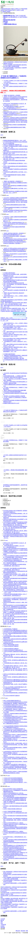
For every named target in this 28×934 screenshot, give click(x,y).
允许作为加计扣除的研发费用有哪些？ (12, 391)
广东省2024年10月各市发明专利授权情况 (13, 780)
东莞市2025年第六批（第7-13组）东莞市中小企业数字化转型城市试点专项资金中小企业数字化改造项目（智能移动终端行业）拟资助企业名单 (15, 588)
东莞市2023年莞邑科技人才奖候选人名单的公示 (14, 757)
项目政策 (8, 8)
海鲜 (2, 921)
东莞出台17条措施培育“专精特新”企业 (12, 144)
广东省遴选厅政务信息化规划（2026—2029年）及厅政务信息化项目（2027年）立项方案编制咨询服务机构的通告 (15, 575)
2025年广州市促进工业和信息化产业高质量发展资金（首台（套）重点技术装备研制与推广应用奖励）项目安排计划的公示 (15, 528)
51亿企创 (3, 918)
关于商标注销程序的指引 (9, 272)
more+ (2, 134)
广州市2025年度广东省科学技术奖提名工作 (13, 222)
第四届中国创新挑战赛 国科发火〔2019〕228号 (14, 140)
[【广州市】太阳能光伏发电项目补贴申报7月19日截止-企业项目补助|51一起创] (3, 453)
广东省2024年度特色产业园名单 (10, 646)
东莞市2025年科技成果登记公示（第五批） (13, 822)
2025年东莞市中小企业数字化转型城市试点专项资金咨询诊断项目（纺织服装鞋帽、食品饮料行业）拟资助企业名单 (15, 599)
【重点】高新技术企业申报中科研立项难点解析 (14, 390)
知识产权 (12, 10)
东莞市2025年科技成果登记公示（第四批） (13, 831)
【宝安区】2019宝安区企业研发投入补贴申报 (14, 396)
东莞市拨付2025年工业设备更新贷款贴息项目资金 (15, 631)
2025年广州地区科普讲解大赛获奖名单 (12, 808)
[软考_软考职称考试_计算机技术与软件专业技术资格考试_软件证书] (15, 63)
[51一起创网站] (11, 4)
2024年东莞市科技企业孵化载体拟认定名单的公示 (15, 533)
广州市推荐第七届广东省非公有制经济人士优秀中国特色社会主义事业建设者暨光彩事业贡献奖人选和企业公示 (15, 732)
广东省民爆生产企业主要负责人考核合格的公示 (14, 764)
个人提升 (22, 10)
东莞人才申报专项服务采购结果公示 (12, 700)
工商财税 (8, 11)
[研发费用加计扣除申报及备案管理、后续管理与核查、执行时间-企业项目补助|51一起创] (3, 483)
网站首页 (18, 930)
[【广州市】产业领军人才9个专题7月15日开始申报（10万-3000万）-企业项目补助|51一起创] (3, 423)
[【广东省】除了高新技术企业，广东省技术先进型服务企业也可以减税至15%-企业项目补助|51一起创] (3, 408)
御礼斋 (2, 920)
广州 (19, 15)
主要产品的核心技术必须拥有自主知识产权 (13, 283)
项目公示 (18, 8)
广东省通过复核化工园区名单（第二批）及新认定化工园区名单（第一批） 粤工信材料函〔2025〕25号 (15, 670)
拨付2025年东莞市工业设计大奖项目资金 (13, 788)
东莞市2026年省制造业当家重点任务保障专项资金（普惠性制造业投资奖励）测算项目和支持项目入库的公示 (15, 829)
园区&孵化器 (14, 17)
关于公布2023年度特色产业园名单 (11, 695)
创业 (2, 923)
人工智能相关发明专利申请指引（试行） (13, 356)
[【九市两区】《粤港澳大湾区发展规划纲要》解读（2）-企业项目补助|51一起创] (3, 468)
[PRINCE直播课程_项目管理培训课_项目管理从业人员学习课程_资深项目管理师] (15, 66)
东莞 (24, 15)
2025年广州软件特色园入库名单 (10, 644)
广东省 (16, 15)
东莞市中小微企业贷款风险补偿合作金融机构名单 (15, 109)
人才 (18, 17)
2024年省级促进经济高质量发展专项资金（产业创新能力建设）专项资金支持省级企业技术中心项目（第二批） (15, 536)
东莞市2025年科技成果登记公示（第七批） (13, 793)
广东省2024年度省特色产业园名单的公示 (13, 650)
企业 (9, 17)
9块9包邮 (3, 927)
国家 (14, 15)
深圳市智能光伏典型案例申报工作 (11, 234)
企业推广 (3, 926)
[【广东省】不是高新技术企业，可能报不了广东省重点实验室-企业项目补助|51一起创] (3, 438)
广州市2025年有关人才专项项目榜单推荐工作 (14, 728)
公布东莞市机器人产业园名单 (10, 628)
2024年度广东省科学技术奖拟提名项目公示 (13, 848)
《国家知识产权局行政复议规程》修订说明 (13, 358)
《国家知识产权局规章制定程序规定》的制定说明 (15, 355)
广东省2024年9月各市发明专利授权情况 (12, 778)
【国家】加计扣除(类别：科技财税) (11, 95)
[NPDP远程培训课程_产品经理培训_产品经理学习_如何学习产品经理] (15, 69)
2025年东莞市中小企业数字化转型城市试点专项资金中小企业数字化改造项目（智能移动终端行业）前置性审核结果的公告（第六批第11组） (15, 524)
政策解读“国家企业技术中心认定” (11, 403)
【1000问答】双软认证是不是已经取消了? (13, 377)
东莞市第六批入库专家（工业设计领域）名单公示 (15, 743)
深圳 (22, 15)
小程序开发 (3, 924)
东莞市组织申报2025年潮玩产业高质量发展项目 (14, 124)
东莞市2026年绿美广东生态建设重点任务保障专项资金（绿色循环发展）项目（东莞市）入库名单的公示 (15, 820)
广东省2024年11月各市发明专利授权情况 (13, 779)
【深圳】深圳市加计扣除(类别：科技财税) (13, 233)
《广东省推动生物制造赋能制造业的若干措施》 (14, 127)
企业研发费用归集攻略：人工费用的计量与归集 (14, 376)
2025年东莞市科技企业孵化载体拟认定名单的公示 (15, 630)
